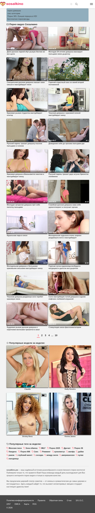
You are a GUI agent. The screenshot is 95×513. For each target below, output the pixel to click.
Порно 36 (78, 448)
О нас (69, 500)
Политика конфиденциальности (20, 500)
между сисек (52, 455)
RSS (34, 504)
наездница (14, 459)
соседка (39, 455)
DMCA (17, 504)
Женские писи (15, 448)
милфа (71, 452)
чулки (80, 455)
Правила (41, 500)
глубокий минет (25, 455)
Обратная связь (56, 500)
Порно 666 (25, 452)
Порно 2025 (54, 448)
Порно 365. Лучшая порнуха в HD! (22, 16)
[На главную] (11, 4)
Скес (36, 452)
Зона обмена (31, 448)
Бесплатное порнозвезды (18, 19)
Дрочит (67, 448)
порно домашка (14, 11)
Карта (26, 504)
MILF (43, 448)
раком (11, 455)
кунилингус (59, 452)
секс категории (13, 13)
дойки (81, 452)
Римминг (46, 452)
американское (68, 455)
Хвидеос (13, 452)
